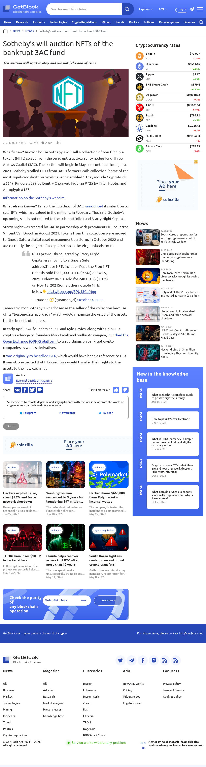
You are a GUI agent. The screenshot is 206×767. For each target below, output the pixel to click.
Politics (134, 22)
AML (162, 9)
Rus (143, 742)
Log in (182, 9)
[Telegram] (132, 660)
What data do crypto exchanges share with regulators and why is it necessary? (172, 495)
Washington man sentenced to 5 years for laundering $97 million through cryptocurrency (65, 497)
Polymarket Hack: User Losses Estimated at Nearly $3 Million (180, 293)
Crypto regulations (15, 735)
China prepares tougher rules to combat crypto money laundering (179, 257)
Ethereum (89, 690)
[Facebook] (143, 660)
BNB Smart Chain (94, 735)
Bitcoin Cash (91, 696)
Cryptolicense (132, 703)
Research (22, 22)
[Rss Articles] (176, 660)
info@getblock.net (191, 633)
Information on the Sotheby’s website (34, 198)
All (5, 683)
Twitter (107, 412)
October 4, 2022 (90, 300)
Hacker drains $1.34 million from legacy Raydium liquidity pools (180, 353)
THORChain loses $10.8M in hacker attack (22, 558)
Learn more (108, 600)
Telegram (29, 412)
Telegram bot (131, 696)
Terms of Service (173, 690)
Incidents (39, 22)
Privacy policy (172, 683)
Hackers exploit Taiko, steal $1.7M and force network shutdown (20, 497)
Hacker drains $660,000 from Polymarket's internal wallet (107, 497)
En (143, 747)
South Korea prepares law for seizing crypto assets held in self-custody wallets (179, 238)
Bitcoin (87, 683)
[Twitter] (120, 660)
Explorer (144, 9)
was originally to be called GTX (31, 356)
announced (94, 206)
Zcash (86, 703)
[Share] (17, 390)
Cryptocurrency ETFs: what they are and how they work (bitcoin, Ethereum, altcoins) (172, 468)
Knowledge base (53, 716)
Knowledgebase (169, 22)
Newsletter (67, 412)
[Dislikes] (125, 390)
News (7, 22)
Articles (149, 22)
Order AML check (56, 600)
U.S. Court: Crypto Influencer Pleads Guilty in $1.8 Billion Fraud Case (179, 334)
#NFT (11, 426)
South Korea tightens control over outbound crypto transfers (106, 560)
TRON (87, 722)
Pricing (127, 690)
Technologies (58, 22)
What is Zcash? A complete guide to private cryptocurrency (172, 396)
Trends (119, 22)
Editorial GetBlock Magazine (34, 380)
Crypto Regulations (84, 22)
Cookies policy (172, 696)
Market (7, 696)
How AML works (133, 683)
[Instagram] (154, 660)
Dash (86, 709)
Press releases (193, 22)
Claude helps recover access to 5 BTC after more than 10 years (62, 560)
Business (8, 690)
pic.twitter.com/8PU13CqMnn (71, 291)
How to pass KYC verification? (170, 419)
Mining (106, 22)
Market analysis (53, 703)
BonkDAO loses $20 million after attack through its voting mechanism (180, 276)
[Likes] (116, 390)
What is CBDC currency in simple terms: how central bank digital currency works (172, 442)
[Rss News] (165, 660)
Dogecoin (89, 728)
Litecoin (88, 716)
